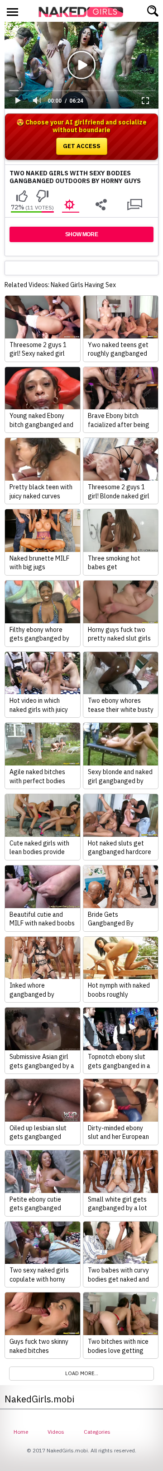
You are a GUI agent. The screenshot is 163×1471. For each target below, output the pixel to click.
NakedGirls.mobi (83, 12)
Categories (97, 1431)
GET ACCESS (82, 146)
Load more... (81, 1373)
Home (21, 1431)
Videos (56, 1431)
